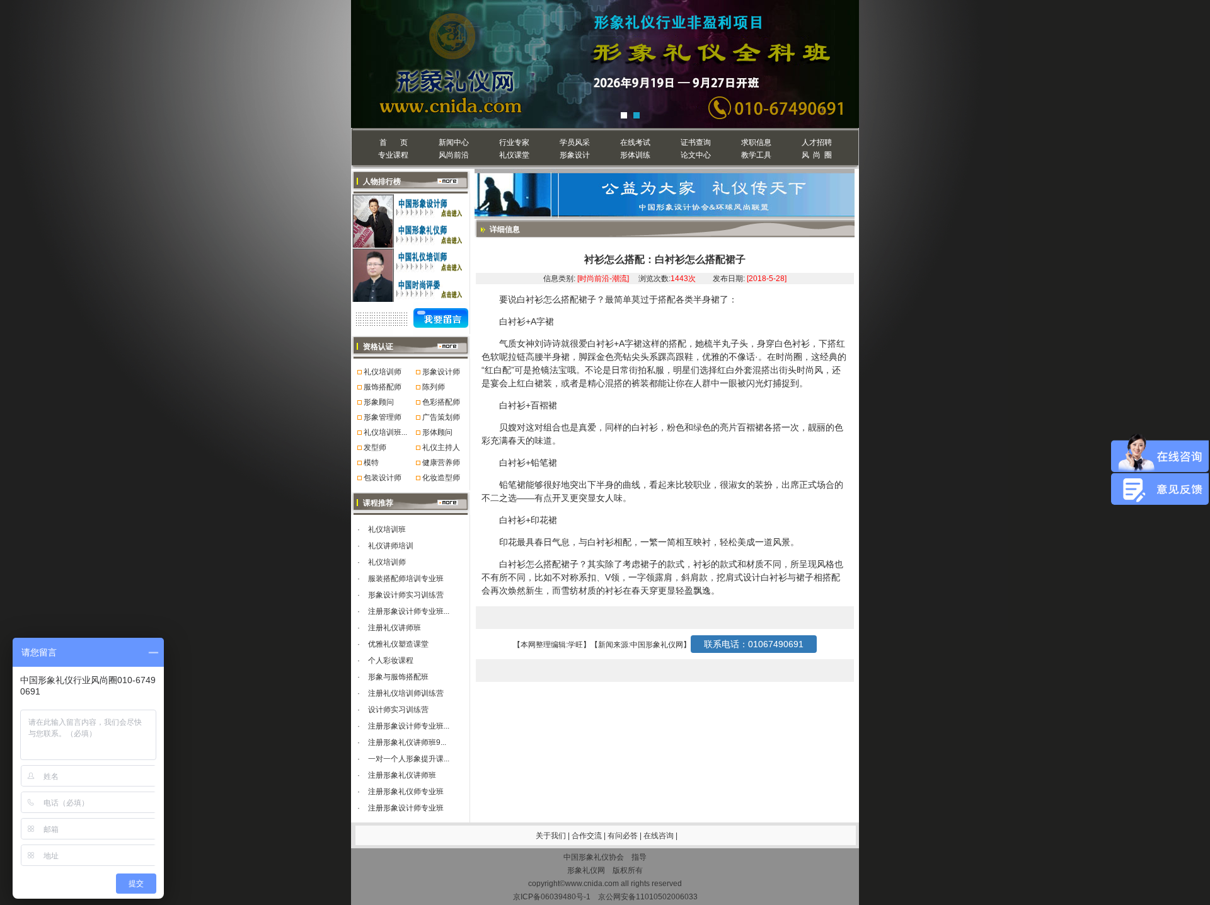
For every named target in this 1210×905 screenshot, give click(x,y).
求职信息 (756, 142)
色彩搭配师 (441, 402)
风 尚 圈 (817, 155)
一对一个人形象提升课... (408, 758)
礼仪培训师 (382, 371)
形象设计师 (441, 371)
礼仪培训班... (385, 432)
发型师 (375, 447)
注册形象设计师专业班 (406, 808)
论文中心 (696, 155)
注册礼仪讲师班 (394, 627)
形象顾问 (379, 402)
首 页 (393, 142)
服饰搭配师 (382, 387)
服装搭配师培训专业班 (406, 578)
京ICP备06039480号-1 (552, 896)
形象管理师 (382, 417)
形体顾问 (437, 432)
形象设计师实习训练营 (406, 595)
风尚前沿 (454, 155)
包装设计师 (382, 477)
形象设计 (575, 155)
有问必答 (624, 835)
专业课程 (393, 155)
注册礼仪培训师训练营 (406, 693)
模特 (371, 462)
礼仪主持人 (441, 447)
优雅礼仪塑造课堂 (398, 644)
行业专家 (514, 142)
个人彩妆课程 (390, 660)
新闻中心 (454, 142)
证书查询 (696, 142)
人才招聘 (817, 142)
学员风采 (575, 142)
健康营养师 (441, 462)
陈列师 (433, 387)
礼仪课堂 (514, 155)
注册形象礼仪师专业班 (406, 791)
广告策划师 (441, 417)
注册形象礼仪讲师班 (402, 775)
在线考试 (635, 142)
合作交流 (588, 835)
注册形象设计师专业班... (408, 611)
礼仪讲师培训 (390, 545)
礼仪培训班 (387, 529)
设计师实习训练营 (398, 709)
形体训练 (635, 155)
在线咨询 (659, 835)
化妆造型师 (441, 477)
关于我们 (551, 835)
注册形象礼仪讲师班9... (407, 742)
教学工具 (756, 155)
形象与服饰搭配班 (398, 676)
